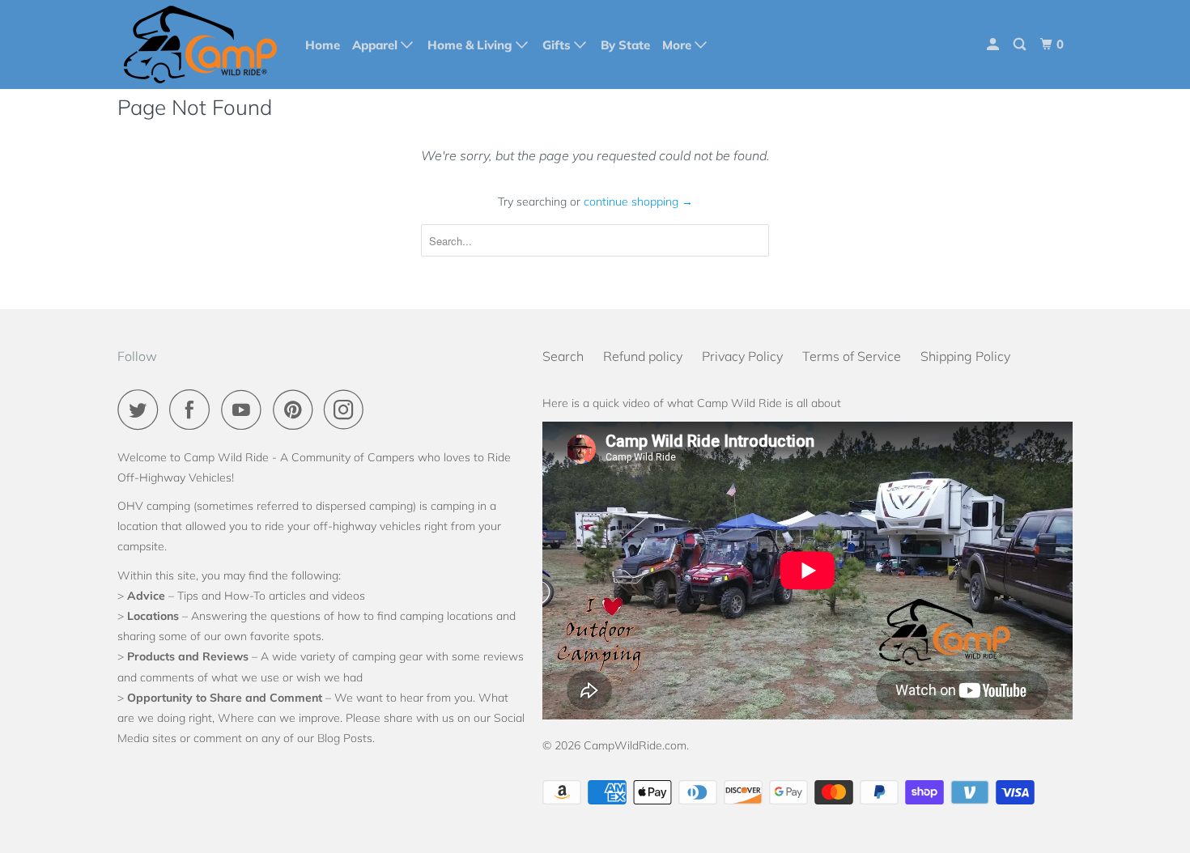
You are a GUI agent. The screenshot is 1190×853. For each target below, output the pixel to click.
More (678, 45)
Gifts (558, 45)
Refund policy (642, 356)
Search (563, 356)
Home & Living (471, 45)
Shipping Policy (965, 356)
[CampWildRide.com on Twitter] (141, 409)
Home (322, 45)
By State (625, 45)
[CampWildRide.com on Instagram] (348, 409)
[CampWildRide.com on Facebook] (193, 409)
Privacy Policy (742, 356)
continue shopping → (638, 201)
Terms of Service (851, 356)
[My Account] (994, 44)
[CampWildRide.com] (200, 44)
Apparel (376, 45)
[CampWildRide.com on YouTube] (245, 409)
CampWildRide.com (635, 745)
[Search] (1020, 44)
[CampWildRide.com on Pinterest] (297, 409)
